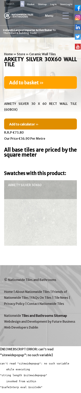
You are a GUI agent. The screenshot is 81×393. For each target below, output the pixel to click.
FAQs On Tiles (41, 298)
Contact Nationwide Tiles (45, 304)
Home (8, 54)
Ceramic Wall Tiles (42, 54)
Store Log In (66, 4)
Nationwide (35, 316)
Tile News (61, 298)
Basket (30, 4)
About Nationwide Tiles (32, 292)
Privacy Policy (14, 304)
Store (21, 54)
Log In (53, 4)
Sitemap (42, 4)
